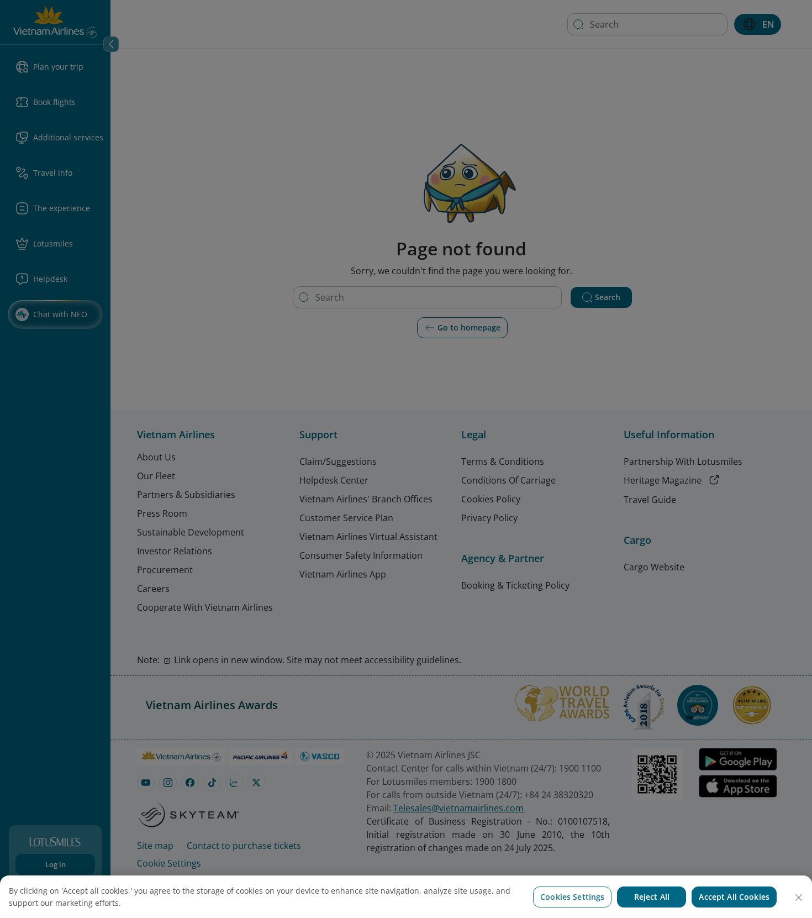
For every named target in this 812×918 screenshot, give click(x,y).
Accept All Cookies (734, 896)
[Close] (798, 897)
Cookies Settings (572, 896)
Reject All (651, 896)
